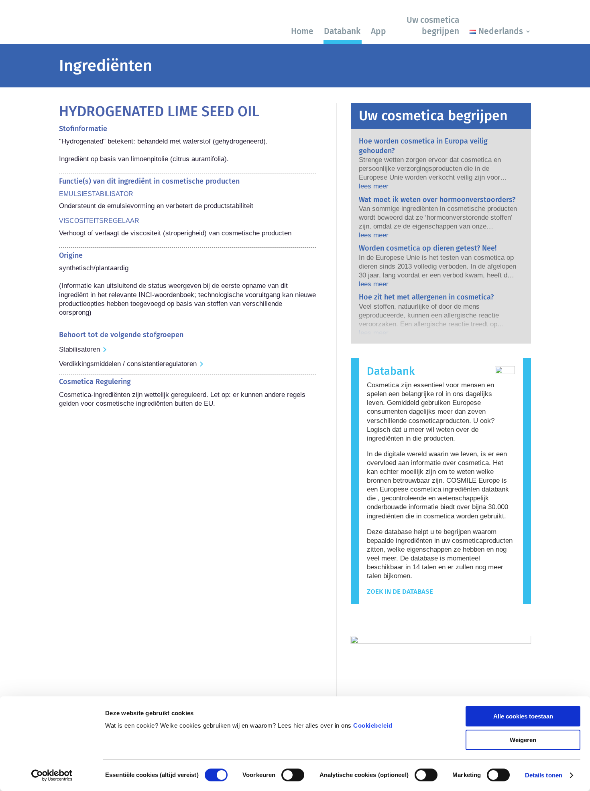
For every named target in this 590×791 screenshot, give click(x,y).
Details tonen (543, 775)
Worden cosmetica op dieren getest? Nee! (427, 248)
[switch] (292, 775)
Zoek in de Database (400, 591)
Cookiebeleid (372, 725)
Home (302, 31)
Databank (342, 31)
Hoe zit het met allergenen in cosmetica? (426, 297)
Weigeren (523, 739)
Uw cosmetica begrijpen (433, 25)
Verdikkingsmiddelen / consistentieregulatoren (128, 364)
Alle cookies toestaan (523, 716)
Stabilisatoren (79, 349)
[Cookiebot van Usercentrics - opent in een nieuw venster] (52, 775)
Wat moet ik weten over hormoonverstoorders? (437, 199)
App (378, 31)
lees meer (374, 186)
